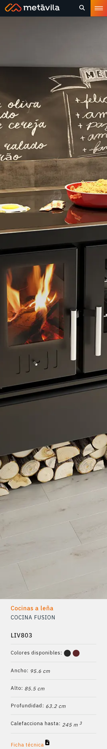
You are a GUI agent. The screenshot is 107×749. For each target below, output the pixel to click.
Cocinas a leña (32, 608)
